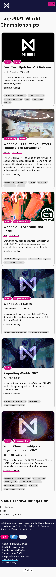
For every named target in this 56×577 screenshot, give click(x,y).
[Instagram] (4, 537)
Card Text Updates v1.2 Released (28, 67)
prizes (47, 259)
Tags (5, 511)
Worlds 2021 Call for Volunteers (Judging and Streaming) (27, 145)
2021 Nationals (39, 478)
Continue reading (11, 88)
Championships (36, 259)
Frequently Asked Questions (16, 556)
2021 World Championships (15, 95)
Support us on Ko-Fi (12, 553)
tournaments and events (14, 262)
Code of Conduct (10, 559)
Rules (17, 62)
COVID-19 (33, 485)
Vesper (6, 152)
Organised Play (22, 221)
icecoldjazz (8, 455)
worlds (8, 103)
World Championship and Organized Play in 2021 (22, 448)
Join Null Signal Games (13, 547)
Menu (51, 3)
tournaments (38, 99)
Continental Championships (15, 485)
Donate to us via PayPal (13, 550)
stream (32, 182)
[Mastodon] (14, 537)
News (8, 62)
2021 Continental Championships (17, 478)
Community (10, 138)
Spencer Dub (9, 309)
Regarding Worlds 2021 (21, 373)
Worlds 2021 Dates (17, 303)
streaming (43, 182)
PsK (5, 235)
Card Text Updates (37, 95)
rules (28, 99)
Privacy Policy (9, 562)
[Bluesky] (23, 537)
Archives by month (12, 514)
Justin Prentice (10, 72)
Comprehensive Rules (13, 99)
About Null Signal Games (14, 544)
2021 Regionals (11, 482)
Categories (8, 507)
